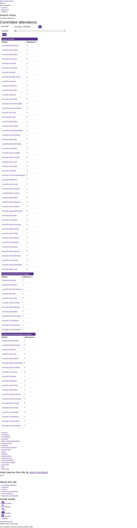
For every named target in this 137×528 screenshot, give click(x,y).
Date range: (5, 26)
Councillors (5, 464)
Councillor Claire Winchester (11, 255)
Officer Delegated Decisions (10, 441)
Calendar (4, 432)
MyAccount (5, 9)
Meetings (4, 454)
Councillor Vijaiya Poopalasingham (13, 175)
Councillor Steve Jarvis (9, 59)
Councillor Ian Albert (8, 72)
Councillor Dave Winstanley (11, 135)
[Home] (2, 3)
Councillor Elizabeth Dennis (11, 77)
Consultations (6, 437)
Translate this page (6, 521)
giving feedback (38, 472)
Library (3, 452)
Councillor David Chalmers (11, 251)
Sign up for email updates (9, 495)
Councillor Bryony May (9, 139)
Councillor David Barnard (10, 45)
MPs (2, 466)
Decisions (4, 439)
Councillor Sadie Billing (10, 197)
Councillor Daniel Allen (9, 90)
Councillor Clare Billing (9, 68)
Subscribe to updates (8, 462)
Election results (6, 443)
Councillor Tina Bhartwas (10, 242)
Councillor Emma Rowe (10, 247)
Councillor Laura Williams (10, 238)
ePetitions (4, 445)
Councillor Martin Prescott (10, 229)
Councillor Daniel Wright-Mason (12, 130)
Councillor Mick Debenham (11, 188)
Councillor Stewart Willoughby (12, 264)
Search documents (7, 460)
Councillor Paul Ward (9, 170)
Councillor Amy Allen (9, 117)
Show (2, 475)
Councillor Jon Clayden (9, 166)
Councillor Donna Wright (10, 233)
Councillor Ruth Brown (9, 85)
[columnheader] (13, 42)
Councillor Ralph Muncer (10, 126)
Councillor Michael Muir (10, 54)
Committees (5, 434)
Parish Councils (6, 458)
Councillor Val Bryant (9, 94)
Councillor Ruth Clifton (9, 215)
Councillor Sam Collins (9, 99)
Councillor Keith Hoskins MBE (12, 103)
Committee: (5, 31)
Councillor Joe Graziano (10, 260)
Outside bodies (6, 456)
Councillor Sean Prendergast (11, 108)
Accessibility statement (8, 485)
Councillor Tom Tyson (9, 112)
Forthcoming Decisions (9, 447)
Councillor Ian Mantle (9, 63)
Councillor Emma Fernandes (11, 224)
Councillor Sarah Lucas (9, 269)
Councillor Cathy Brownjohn (11, 202)
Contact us (4, 487)
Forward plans (6, 449)
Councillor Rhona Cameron (11, 193)
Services (4, 7)
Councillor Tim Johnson (10, 220)
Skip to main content (6, 1)
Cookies (4, 489)
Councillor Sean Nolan (9, 148)
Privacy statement (7, 493)
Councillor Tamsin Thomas (11, 157)
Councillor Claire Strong (10, 50)
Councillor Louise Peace (10, 184)
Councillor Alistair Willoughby (11, 144)
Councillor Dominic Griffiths (11, 153)
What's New (5, 469)
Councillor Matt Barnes (9, 179)
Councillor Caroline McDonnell (12, 211)
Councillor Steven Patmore (11, 206)
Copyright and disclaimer (9, 491)
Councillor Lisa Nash (9, 81)
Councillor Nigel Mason (9, 121)
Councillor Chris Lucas (9, 162)
